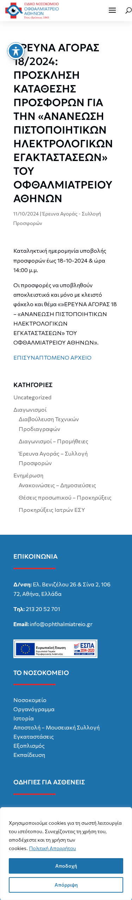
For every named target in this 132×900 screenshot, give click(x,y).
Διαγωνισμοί (29, 409)
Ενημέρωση (28, 475)
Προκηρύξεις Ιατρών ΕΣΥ (52, 509)
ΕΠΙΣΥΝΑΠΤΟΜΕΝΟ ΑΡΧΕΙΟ (52, 357)
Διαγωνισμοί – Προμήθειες (53, 441)
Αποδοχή (66, 866)
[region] (66, 853)
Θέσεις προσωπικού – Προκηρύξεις (65, 497)
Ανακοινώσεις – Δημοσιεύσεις (57, 485)
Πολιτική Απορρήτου (52, 848)
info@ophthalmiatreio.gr (61, 624)
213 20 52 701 (43, 608)
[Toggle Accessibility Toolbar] (15, 51)
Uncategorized (32, 397)
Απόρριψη (66, 885)
